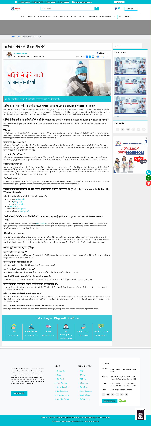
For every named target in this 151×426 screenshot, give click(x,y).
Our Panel (60, 379)
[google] (102, 57)
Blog (18, 36)
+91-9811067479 (37, 2)
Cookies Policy (73, 417)
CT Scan (83, 375)
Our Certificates (62, 391)
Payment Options (63, 395)
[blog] (130, 58)
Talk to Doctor (124, 17)
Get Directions (109, 401)
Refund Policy (85, 399)
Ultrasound (84, 383)
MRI (81, 371)
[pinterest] (138, 129)
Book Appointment (61, 16)
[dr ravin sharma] (43, 56)
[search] (97, 8)
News (73, 16)
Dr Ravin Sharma (20, 53)
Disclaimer (84, 417)
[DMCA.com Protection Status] (122, 401)
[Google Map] (149, 184)
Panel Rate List (62, 383)
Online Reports (131, 8)
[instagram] (128, 129)
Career (59, 375)
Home (13, 36)
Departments (43, 16)
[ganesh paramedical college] (131, 141)
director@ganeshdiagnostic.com (121, 389)
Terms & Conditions (48, 417)
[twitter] (90, 57)
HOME (23, 16)
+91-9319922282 (63, 2)
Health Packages (86, 391)
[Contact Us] (148, 173)
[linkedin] (126, 394)
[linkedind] (144, 129)
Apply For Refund (63, 399)
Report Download (63, 387)
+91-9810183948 (24, 2)
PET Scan (83, 379)
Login (120, 2)
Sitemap (92, 417)
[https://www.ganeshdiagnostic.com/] (15, 9)
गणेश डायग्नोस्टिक (42, 223)
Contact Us (19, 393)
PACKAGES (82, 16)
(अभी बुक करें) (20, 199)
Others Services (106, 16)
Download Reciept (103, 417)
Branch (92, 16)
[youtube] (133, 129)
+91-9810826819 (50, 2)
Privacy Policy (61, 417)
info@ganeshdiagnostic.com (83, 2)
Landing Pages (85, 395)
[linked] (93, 57)
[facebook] (87, 57)
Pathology (84, 387)
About (30, 16)
